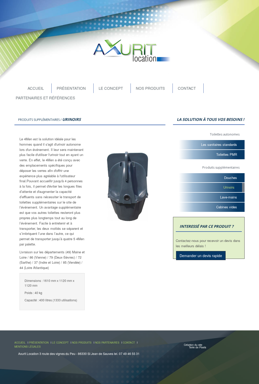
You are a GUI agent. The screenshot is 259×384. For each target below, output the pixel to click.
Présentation (71, 88)
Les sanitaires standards (219, 144)
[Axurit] (129, 51)
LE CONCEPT (60, 342)
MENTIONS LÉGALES (27, 346)
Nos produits (150, 88)
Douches (230, 177)
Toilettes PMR (226, 154)
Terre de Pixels (197, 347)
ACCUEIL (20, 342)
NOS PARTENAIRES (107, 342)
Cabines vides (226, 207)
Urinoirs (228, 187)
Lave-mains (228, 197)
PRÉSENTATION (39, 342)
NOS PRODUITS (82, 342)
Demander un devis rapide (201, 255)
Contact (187, 88)
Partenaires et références (45, 97)
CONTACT (129, 342)
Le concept (111, 88)
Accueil (36, 88)
